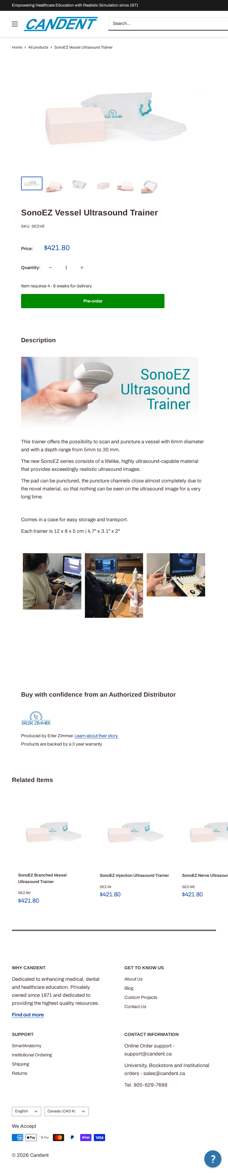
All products (38, 47)
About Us (133, 979)
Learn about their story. (96, 735)
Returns (19, 1073)
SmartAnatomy (27, 1045)
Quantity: (30, 267)
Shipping (20, 1064)
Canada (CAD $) (61, 1111)
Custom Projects (140, 997)
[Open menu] (15, 24)
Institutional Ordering (32, 1055)
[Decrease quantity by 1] (50, 267)
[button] (212, 1158)
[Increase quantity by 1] (82, 267)
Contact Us (135, 1006)
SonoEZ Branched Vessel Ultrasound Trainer (42, 878)
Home (17, 47)
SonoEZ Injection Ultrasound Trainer (134, 875)
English (21, 1111)
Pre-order (92, 301)
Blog (128, 988)
